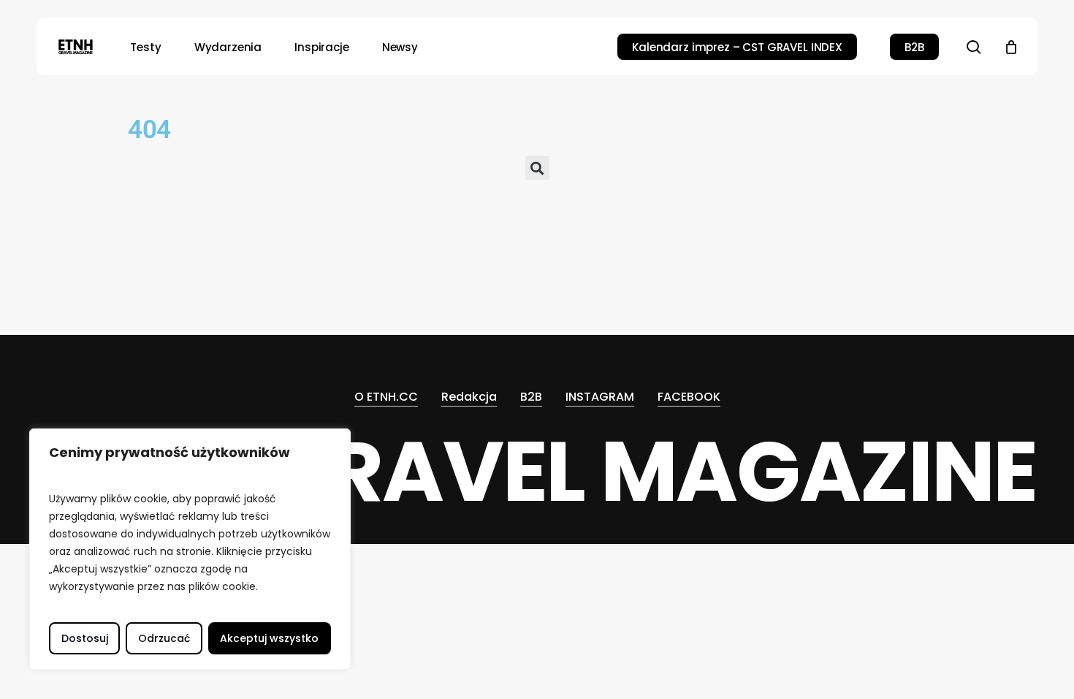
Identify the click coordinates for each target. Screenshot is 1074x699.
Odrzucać (164, 638)
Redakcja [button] (469, 396)
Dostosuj (84, 638)
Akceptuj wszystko (269, 638)
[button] (537, 169)
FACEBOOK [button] (689, 396)
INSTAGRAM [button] (599, 396)
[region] (190, 549)
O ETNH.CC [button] (386, 396)
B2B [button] (531, 396)
